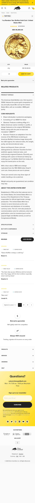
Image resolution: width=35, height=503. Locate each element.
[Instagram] (15, 421)
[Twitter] (11, 421)
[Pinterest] (27, 421)
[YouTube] (23, 421)
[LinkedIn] (19, 421)
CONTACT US (14, 4)
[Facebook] (7, 421)
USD (23, 456)
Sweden (21, 454)
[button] (17, 80)
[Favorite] (32, 16)
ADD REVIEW (27, 239)
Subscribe (17, 405)
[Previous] (3, 46)
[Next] (32, 46)
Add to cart (26, 74)
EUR (20, 456)
